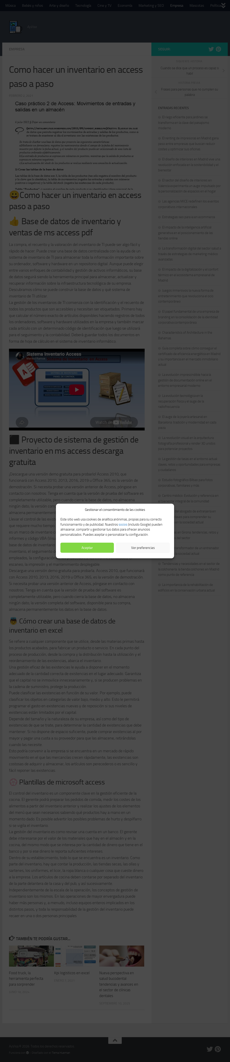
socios (123, 524)
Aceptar (87, 548)
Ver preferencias (143, 548)
